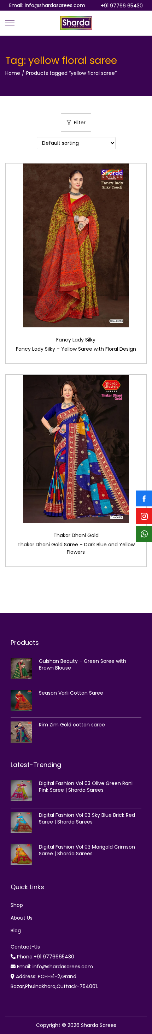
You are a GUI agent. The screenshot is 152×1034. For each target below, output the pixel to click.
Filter (80, 122)
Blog (16, 930)
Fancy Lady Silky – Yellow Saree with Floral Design (76, 348)
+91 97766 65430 (122, 5)
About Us (22, 917)
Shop (17, 905)
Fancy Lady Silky (75, 339)
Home (12, 73)
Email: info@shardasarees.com (47, 5)
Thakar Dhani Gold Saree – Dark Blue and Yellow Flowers (76, 548)
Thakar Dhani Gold (76, 535)
